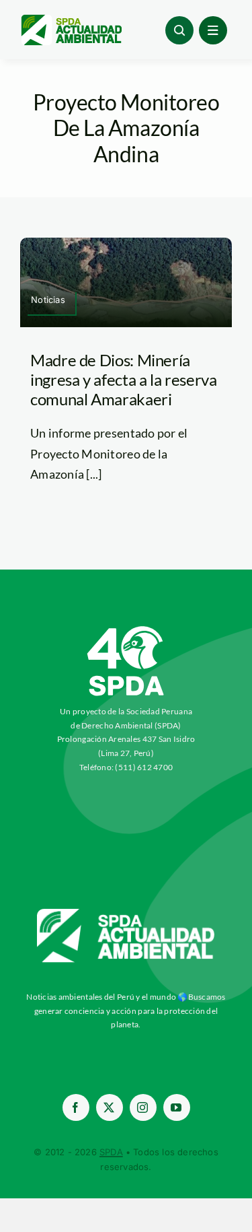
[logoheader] (71, 19)
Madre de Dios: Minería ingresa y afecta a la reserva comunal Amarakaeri (123, 379)
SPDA (111, 1152)
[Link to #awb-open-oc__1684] (213, 30)
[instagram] (143, 1107)
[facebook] (75, 1107)
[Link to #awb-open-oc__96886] (179, 30)
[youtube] (176, 1107)
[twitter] (109, 1107)
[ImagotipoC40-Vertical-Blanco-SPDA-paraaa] (126, 629)
